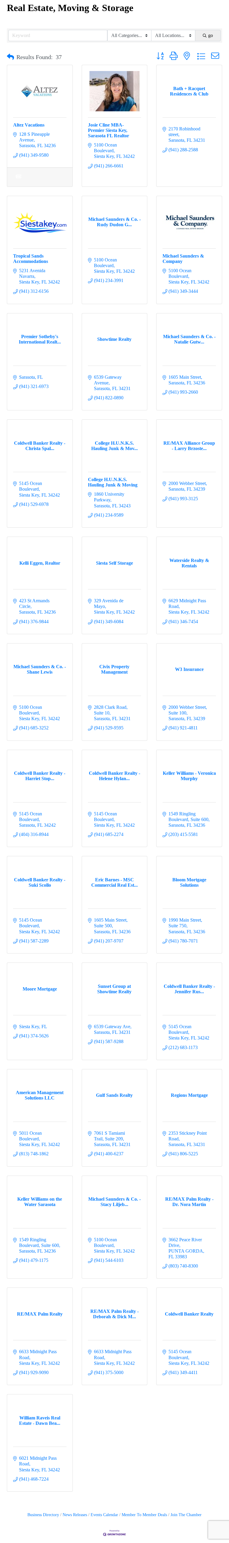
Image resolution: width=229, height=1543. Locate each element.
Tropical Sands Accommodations (30, 258)
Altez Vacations (28, 124)
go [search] (210, 35)
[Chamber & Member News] (18, 180)
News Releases (75, 1515)
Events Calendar (104, 1515)
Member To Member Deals (144, 1515)
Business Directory (43, 1515)
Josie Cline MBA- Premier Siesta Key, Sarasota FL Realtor (108, 130)
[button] (10, 57)
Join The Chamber (186, 1515)
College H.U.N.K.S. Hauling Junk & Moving (112, 482)
